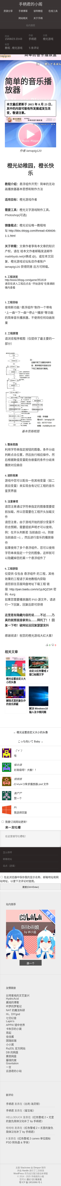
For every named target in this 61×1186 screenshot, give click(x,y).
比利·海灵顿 (32, 1104)
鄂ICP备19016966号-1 (30, 1182)
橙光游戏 (48, 39)
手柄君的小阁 (30, 4)
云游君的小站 (14, 1071)
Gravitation (12, 1063)
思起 (8, 1032)
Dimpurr (37, 1167)
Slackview (25, 1167)
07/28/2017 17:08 (46, 750)
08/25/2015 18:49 (46, 807)
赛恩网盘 (11, 1056)
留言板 (29, 1110)
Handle (25, 1170)
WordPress (19, 1173)
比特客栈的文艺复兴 (17, 995)
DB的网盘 (12, 1052)
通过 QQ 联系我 (34, 1179)
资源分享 (8, 11)
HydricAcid (12, 998)
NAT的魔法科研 (15, 1010)
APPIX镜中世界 (15, 1025)
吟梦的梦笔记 (14, 1006)
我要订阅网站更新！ (17, 822)
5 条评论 (34, 48)
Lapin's (10, 1021)
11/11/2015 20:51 (46, 764)
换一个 (30, 963)
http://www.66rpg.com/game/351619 (25, 280)
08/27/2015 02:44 (46, 793)
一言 (8, 1067)
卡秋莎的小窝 (14, 1029)
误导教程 (38, 11)
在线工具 (53, 11)
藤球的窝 (11, 1060)
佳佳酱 (10, 1036)
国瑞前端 (11, 1040)
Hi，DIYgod (13, 1014)
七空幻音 (11, 1018)
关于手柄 (38, 18)
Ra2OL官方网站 (15, 1048)
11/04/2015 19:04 (46, 778)
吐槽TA (52, 754)
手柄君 (32, 39)
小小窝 (10, 1044)
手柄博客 (23, 11)
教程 (7, 48)
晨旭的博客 (12, 1002)
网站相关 (23, 18)
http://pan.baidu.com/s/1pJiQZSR (31, 589)
